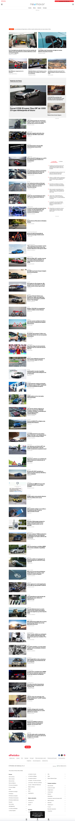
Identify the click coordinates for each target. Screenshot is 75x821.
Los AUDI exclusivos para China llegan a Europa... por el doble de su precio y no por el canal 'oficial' (36, 435)
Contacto (17, 758)
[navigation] (37, 819)
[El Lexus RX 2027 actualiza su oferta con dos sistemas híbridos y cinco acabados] (17, 474)
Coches (29, 7)
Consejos (45, 7)
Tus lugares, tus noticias (37, 812)
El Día (10, 789)
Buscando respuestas (52, 808)
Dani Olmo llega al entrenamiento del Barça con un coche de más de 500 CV (36, 347)
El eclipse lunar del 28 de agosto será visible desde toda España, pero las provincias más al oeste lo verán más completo (56, 167)
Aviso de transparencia (36, 760)
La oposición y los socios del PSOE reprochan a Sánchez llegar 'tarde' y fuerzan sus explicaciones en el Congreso (56, 203)
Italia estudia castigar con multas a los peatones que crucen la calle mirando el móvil (36, 510)
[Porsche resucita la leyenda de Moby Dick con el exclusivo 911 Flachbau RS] (17, 687)
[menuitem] (26, 820)
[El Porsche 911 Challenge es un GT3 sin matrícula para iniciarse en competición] (17, 161)
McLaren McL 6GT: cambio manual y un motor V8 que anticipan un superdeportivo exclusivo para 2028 (36, 260)
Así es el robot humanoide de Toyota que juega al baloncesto (35, 234)
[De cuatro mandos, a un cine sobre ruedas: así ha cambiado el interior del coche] (17, 650)
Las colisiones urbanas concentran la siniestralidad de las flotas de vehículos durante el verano (36, 172)
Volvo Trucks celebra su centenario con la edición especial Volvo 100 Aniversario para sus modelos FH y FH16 (36, 636)
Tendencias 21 (50, 804)
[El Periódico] (14, 755)
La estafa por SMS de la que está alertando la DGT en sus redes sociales (36, 485)
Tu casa (49, 806)
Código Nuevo (50, 789)
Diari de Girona (11, 776)
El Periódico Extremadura (13, 797)
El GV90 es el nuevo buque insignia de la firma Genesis (36, 271)
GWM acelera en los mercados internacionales (35, 396)
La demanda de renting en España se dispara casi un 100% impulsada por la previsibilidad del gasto (36, 385)
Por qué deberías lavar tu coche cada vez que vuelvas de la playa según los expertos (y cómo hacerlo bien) (36, 611)
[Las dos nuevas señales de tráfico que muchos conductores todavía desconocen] (17, 324)
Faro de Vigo (11, 804)
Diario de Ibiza (11, 780)
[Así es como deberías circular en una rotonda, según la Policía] (17, 362)
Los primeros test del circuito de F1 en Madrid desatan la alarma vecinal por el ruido (56, 72)
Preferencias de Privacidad (52, 758)
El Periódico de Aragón (13, 791)
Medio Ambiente (51, 800)
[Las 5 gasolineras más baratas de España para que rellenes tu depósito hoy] (17, 600)
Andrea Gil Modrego (13, 54)
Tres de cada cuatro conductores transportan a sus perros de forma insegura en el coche (36, 736)
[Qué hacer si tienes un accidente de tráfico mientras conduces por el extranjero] (17, 462)
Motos (34, 7)
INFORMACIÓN (12, 806)
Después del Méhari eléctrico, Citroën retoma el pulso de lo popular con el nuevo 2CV (35, 723)
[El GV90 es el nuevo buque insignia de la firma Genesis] (17, 274)
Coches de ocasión (51, 787)
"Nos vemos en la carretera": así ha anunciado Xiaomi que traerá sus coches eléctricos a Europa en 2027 (36, 247)
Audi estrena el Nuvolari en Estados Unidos (36, 221)
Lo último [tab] (61, 161)
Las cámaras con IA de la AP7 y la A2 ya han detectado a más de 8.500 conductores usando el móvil (36, 448)
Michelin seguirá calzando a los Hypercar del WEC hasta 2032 (35, 134)
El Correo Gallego (12, 787)
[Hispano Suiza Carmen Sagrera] (56, 108)
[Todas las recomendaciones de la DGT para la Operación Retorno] (17, 199)
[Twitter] (62, 755)
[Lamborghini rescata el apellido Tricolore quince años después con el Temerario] (17, 374)
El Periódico (11, 793)
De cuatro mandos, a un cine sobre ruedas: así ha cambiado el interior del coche (36, 648)
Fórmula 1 (49, 794)
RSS (22, 758)
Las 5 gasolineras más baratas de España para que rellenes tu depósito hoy (36, 598)
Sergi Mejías (29, 311)
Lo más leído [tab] (54, 161)
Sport (29, 791)
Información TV (31, 800)
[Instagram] (64, 755)
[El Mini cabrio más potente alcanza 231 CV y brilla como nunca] (17, 499)
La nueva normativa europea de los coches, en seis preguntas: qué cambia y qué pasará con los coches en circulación (36, 210)
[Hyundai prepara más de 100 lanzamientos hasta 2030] (17, 149)
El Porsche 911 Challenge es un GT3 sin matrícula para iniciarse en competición (36, 160)
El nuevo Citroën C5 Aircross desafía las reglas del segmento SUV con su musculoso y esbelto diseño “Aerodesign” (36, 298)
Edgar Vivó (29, 136)
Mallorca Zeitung (31, 786)
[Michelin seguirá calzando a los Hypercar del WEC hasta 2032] (17, 136)
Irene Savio (29, 513)
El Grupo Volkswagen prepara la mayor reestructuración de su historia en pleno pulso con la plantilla (36, 523)
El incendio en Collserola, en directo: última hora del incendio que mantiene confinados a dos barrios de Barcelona (56, 184)
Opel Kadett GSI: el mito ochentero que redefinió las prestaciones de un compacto (36, 660)
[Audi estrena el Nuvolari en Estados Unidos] (17, 224)
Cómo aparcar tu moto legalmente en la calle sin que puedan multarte (36, 584)
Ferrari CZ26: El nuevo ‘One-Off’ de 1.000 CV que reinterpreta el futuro (28, 109)
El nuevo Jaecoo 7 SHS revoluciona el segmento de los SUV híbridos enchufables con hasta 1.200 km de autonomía (36, 536)
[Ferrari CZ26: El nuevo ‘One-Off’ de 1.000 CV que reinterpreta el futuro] (28, 95)
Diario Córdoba (12, 778)
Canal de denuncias (61, 758)
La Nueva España (12, 810)
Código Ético (29, 760)
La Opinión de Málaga (32, 776)
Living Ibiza (50, 811)
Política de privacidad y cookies (40, 758)
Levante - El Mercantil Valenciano (34, 784)
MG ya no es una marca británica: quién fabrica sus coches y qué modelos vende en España (36, 573)
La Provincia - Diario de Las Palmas (35, 782)
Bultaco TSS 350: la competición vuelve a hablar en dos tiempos (36, 309)
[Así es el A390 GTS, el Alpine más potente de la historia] (17, 424)
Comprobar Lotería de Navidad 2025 (55, 798)
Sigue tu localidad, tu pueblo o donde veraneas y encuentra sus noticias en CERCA (37, 815)
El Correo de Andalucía (13, 785)
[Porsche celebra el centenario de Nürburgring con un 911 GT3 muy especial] (17, 562)
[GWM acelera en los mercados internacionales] (17, 399)
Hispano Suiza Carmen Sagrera (54, 115)
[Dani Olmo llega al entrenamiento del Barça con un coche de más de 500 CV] (17, 349)
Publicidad (26, 758)
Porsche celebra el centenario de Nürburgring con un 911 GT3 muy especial (36, 560)
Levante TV (30, 802)
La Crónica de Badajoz (13, 808)
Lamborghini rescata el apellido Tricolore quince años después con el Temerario (36, 372)
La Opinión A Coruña (32, 774)
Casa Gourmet (50, 785)
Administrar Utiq (45, 760)
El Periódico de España (13, 795)
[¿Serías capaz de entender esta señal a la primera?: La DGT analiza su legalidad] (17, 700)
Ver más (28, 747)
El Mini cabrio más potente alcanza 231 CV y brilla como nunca (36, 497)
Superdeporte (31, 793)
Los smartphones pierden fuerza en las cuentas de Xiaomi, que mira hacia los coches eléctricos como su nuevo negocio (22, 52)
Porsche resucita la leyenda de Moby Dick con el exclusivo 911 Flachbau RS (35, 685)
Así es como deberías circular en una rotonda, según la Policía (36, 359)
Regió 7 (29, 788)
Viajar (49, 776)
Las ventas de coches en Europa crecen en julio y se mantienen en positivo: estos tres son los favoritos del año (36, 185)
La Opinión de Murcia (32, 778)
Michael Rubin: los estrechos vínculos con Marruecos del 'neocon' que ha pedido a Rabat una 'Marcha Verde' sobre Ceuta (56, 210)
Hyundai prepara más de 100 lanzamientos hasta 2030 (35, 146)
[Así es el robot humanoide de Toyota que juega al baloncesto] (17, 237)
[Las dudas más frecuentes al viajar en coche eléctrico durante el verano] (52, 40)
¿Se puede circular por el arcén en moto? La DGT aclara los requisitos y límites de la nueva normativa (36, 122)
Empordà (10, 802)
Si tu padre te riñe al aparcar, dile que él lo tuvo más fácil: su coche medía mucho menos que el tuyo (36, 285)
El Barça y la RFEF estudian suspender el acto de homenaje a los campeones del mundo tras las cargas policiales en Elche (57, 179)
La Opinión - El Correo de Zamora (34, 780)
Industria (39, 7)
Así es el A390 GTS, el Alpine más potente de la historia (36, 421)
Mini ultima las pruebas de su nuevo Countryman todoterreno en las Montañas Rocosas (37, 623)
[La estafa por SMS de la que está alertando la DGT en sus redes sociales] (17, 487)
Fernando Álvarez (41, 53)
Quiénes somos (12, 758)
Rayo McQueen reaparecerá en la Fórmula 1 (16, 72)
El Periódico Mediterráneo (14, 799)
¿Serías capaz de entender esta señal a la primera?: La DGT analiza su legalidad (36, 698)
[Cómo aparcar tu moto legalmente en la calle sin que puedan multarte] (17, 587)
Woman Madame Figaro (52, 778)
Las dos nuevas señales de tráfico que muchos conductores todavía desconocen (36, 322)
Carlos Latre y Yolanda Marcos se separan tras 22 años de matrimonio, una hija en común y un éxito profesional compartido (57, 197)
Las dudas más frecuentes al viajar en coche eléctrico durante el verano (50, 51)
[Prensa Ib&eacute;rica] (61, 766)
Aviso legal (31, 758)
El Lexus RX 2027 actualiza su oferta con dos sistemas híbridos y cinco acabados (36, 473)
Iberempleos (50, 796)
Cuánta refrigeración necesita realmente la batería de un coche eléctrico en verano (36, 711)
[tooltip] (37, 814)
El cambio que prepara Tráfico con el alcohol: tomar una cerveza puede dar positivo (37, 335)
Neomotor (49, 802)
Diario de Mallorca (12, 783)
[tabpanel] (57, 189)
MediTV (29, 804)
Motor (11, 106)
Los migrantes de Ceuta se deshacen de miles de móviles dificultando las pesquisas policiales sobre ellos (57, 173)
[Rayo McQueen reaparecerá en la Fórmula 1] (18, 63)
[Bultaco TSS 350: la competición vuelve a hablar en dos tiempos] (17, 312)
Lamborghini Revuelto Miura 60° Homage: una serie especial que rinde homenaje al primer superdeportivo (56, 98)
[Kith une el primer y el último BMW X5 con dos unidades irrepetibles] (17, 550)
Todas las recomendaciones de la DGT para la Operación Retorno (36, 196)
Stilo (48, 774)
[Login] (73, 4)
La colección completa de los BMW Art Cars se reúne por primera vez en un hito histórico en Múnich (36, 673)
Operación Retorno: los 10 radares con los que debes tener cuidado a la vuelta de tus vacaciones (37, 72)
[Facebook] (59, 755)
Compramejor (50, 792)
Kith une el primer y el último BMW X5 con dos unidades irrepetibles (36, 547)
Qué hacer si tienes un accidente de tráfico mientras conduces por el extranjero (36, 460)
